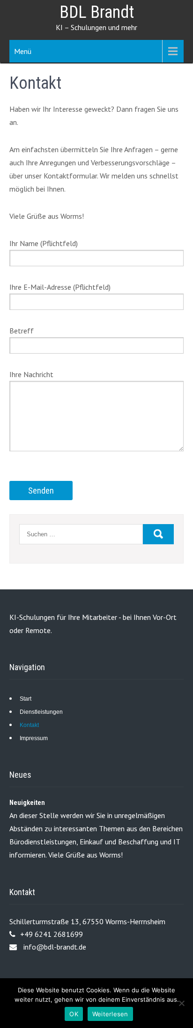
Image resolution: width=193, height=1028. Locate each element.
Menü (22, 51)
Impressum (34, 738)
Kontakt (29, 725)
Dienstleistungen (41, 712)
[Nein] (181, 1003)
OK (73, 1014)
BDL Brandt (96, 12)
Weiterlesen (110, 1014)
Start (25, 699)
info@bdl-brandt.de (54, 946)
